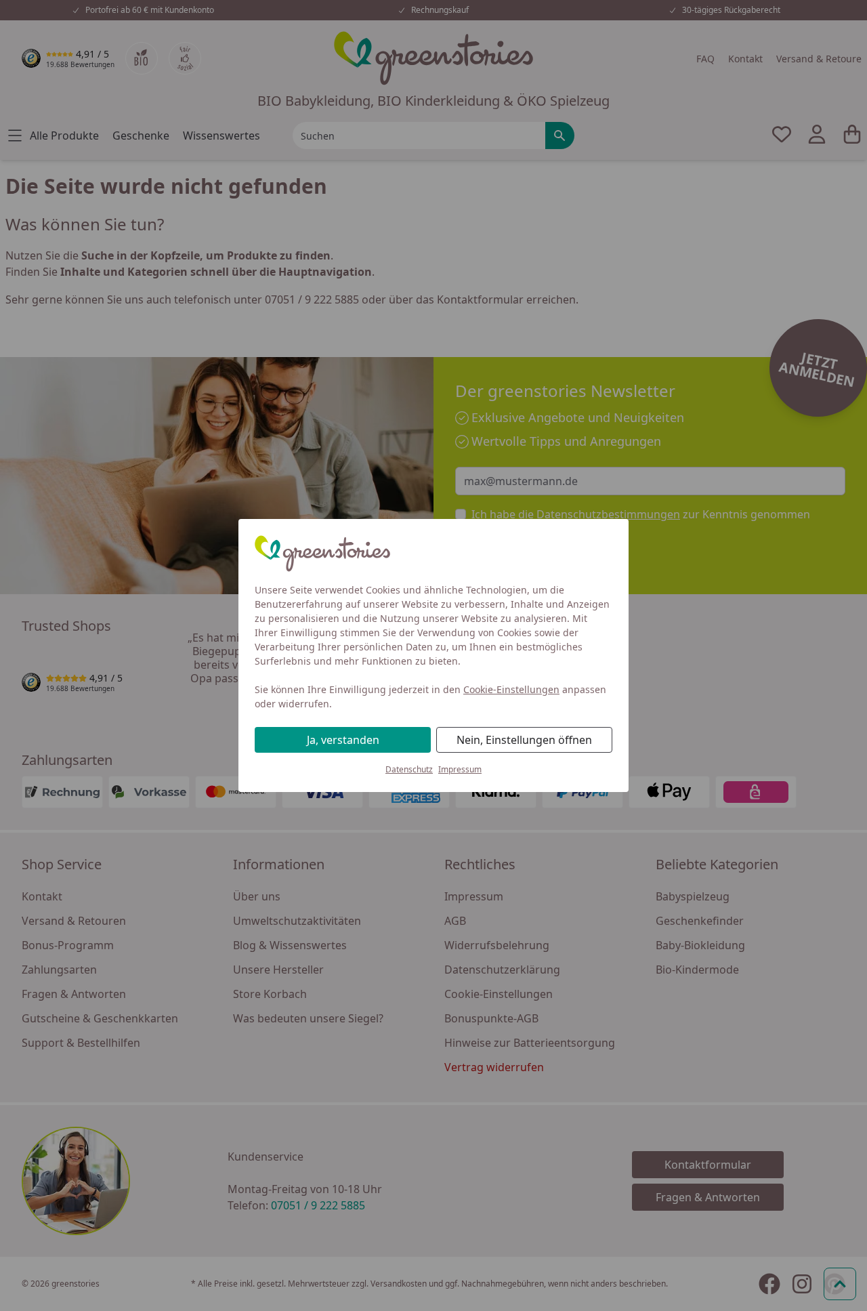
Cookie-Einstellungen (511, 689)
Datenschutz (409, 769)
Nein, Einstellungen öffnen (524, 739)
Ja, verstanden (343, 739)
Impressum (460, 769)
